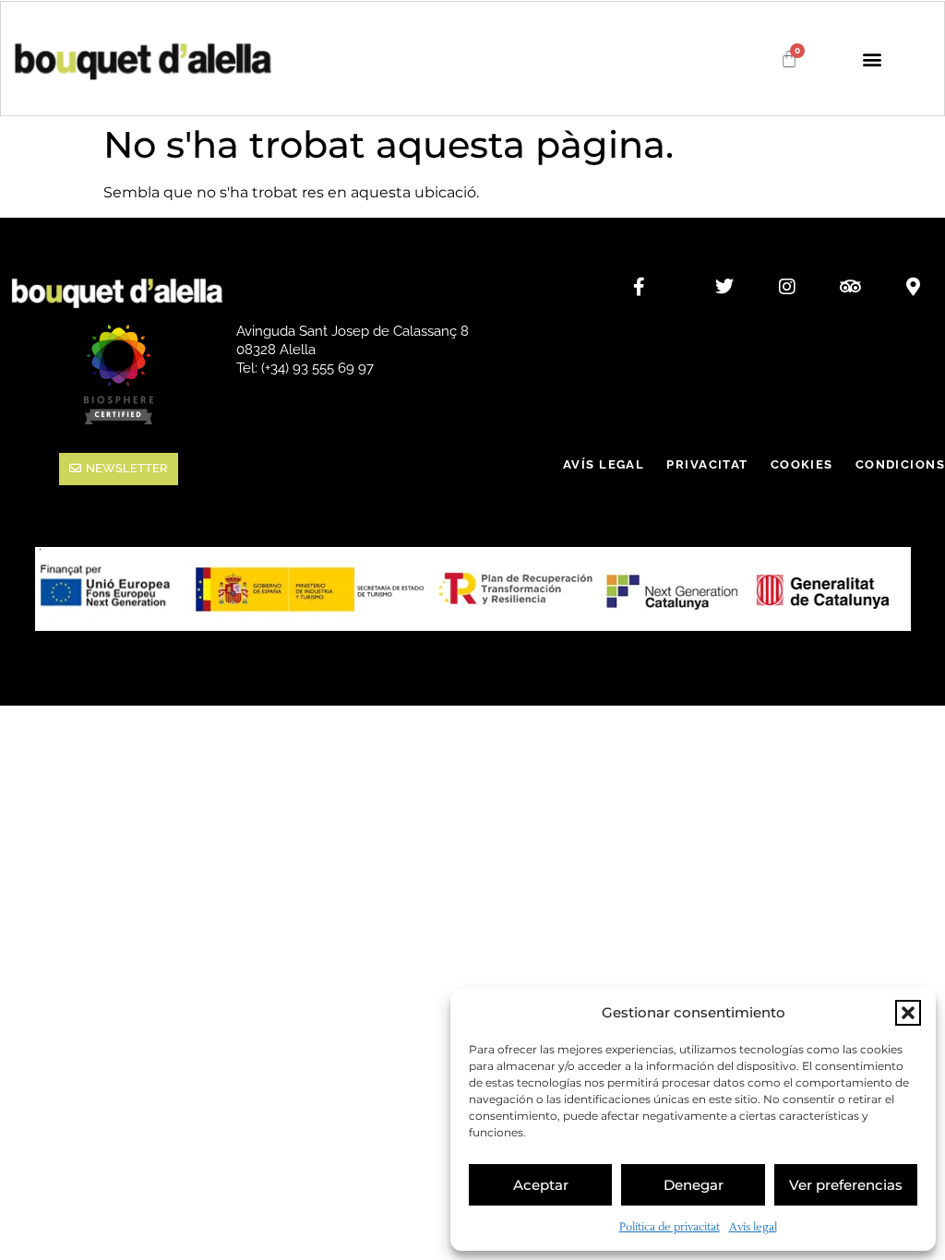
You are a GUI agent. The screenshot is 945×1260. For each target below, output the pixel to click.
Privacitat (707, 464)
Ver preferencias (846, 1185)
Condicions (900, 464)
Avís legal (753, 1227)
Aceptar (540, 1185)
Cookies (802, 464)
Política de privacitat (669, 1227)
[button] (908, 1013)
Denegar (694, 1185)
